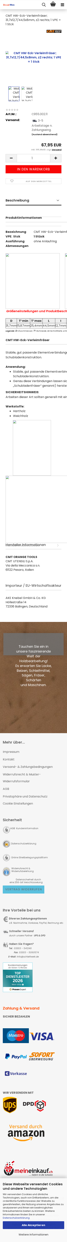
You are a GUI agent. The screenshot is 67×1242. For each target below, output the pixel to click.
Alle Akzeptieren (33, 1225)
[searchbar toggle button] (43, 4)
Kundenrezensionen (33, 221)
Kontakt (9, 759)
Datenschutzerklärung (16, 1218)
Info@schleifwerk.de (28, 956)
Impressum (11, 752)
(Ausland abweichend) (45, 134)
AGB (6, 789)
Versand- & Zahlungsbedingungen (28, 767)
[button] (11, 158)
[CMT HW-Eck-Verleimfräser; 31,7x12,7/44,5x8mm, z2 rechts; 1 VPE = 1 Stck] (33, 57)
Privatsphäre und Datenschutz (25, 796)
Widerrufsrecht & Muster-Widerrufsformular (22, 777)
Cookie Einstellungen (18, 803)
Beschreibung (17, 200)
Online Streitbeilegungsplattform (29, 857)
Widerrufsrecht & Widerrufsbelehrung (22, 870)
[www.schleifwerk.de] (7, 4)
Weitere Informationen (33, 1234)
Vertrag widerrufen (23, 889)
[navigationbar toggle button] (62, 4)
